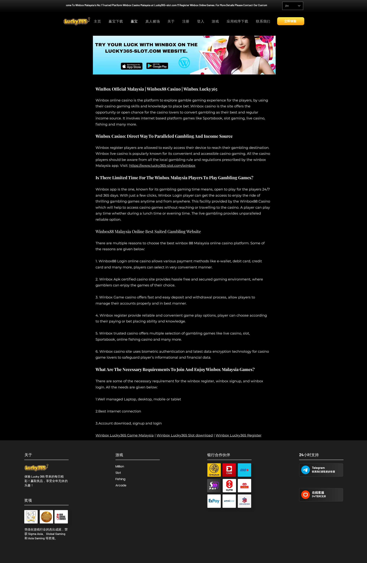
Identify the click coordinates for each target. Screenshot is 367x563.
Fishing (120, 479)
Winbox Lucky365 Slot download (185, 435)
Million (119, 466)
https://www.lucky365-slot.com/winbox (162, 166)
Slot (118, 473)
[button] (216, 21)
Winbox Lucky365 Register (238, 435)
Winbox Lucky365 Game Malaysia (125, 435)
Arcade (120, 485)
